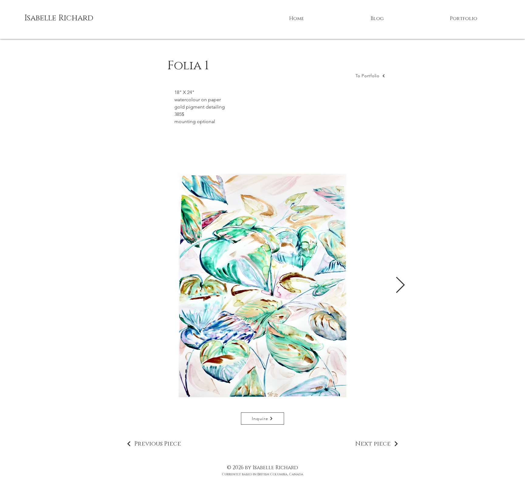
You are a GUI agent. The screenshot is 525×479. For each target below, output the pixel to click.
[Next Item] (400, 286)
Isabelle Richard (58, 18)
